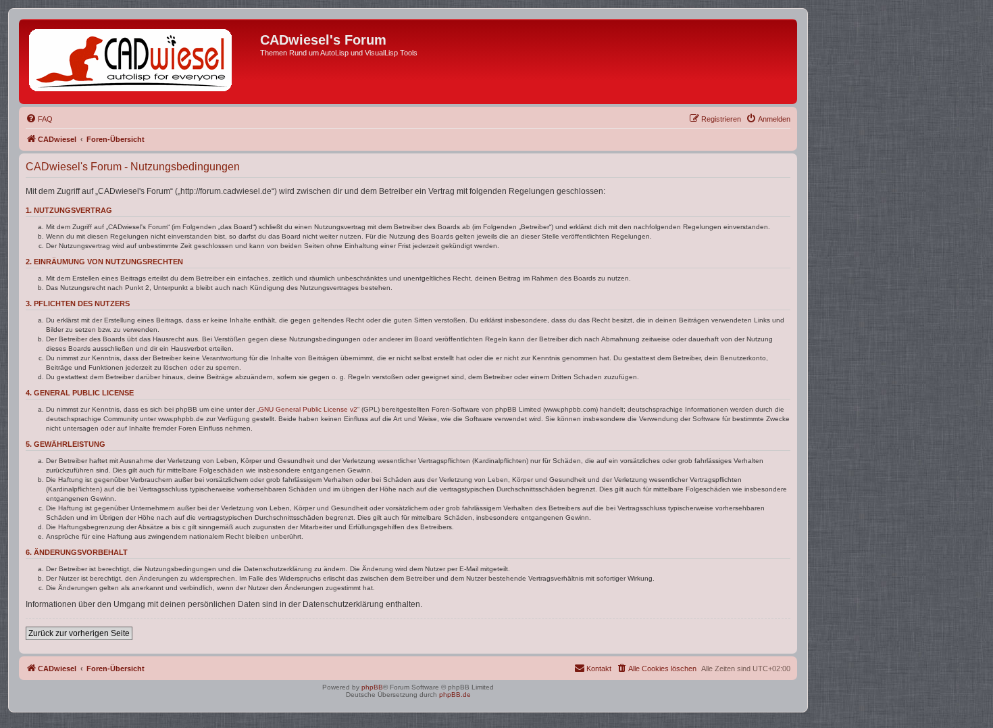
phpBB (372, 687)
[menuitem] (39, 119)
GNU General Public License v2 (308, 409)
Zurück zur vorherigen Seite (79, 633)
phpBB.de (455, 694)
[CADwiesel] (141, 61)
